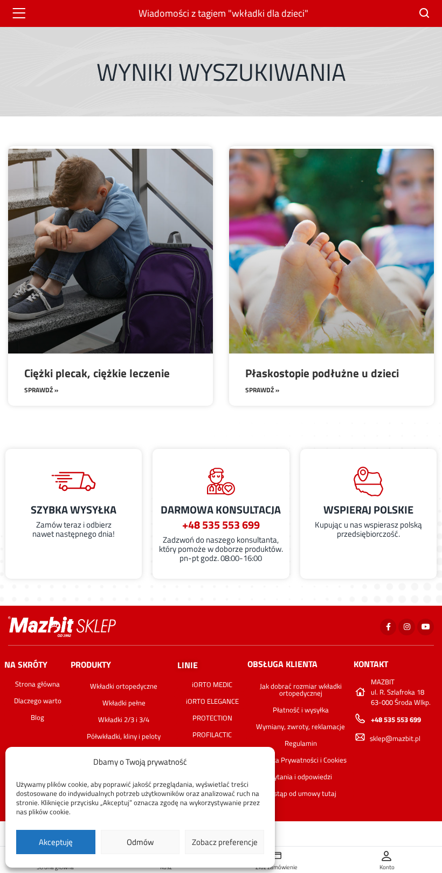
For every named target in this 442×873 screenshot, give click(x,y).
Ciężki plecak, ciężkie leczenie (97, 373)
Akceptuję (56, 842)
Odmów (140, 842)
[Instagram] (406, 627)
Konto (387, 867)
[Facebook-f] (388, 627)
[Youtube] (425, 627)
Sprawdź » (41, 390)
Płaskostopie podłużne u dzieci (322, 373)
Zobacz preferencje (225, 842)
